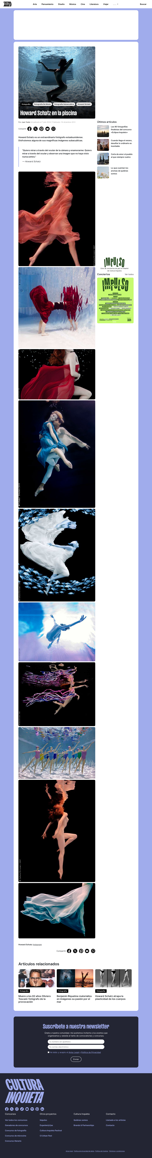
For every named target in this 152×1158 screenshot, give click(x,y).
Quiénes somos (81, 1120)
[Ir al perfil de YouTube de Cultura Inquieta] (27, 1109)
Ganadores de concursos (16, 1125)
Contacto (110, 1125)
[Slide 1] (114, 322)
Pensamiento (47, 4)
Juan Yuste (25, 122)
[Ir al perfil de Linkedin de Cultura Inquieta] (42, 1109)
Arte (35, 4)
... (115, 4)
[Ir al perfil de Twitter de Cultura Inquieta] (12, 1109)
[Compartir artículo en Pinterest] (41, 129)
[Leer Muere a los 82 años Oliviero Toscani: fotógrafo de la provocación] (36, 978)
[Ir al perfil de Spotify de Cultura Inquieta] (32, 1109)
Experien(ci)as (46, 1125)
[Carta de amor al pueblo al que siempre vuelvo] (103, 159)
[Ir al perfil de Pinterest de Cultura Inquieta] (37, 1109)
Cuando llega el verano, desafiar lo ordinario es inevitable (121, 143)
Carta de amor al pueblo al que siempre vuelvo (122, 155)
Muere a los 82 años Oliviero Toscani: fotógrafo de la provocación (34, 999)
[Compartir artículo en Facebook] (29, 129)
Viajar (105, 4)
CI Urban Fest (46, 1136)
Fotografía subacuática (64, 104)
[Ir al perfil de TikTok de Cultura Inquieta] (22, 1109)
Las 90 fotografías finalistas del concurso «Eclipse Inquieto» (121, 129)
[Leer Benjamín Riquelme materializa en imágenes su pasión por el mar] (75, 978)
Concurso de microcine (15, 1136)
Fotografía (26, 104)
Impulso (43, 1120)
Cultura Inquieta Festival (51, 1130)
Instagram (37, 944)
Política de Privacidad (91, 1052)
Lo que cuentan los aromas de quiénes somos (119, 171)
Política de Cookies (101, 1151)
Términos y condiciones (117, 1151)
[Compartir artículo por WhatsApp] (53, 129)
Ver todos (129, 274)
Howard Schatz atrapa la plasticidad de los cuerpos (110, 997)
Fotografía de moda (42, 104)
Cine (83, 4)
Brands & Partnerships (84, 1125)
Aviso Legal (74, 1052)
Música (72, 4)
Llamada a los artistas (116, 1120)
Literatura (94, 4)
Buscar (143, 4)
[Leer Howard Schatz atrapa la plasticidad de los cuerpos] (113, 978)
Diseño (61, 4)
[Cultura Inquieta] (7, 4)
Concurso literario (13, 1141)
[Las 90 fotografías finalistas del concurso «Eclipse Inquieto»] (103, 131)
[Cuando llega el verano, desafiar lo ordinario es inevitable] (103, 145)
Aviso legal (69, 1151)
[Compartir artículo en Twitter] (35, 129)
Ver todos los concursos (16, 1120)
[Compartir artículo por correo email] (47, 129)
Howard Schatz (84, 104)
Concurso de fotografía (15, 1130)
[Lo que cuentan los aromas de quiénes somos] (103, 172)
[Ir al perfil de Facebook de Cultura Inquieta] (7, 1109)
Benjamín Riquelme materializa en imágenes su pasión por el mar (74, 999)
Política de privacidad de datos (84, 1151)
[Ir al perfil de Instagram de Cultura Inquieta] (17, 1109)
